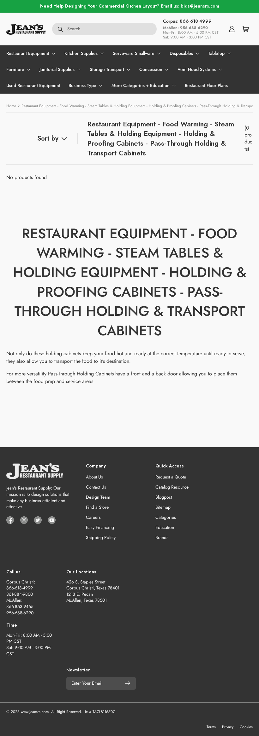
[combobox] (104, 29)
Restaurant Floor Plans (206, 85)
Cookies (246, 727)
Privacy (227, 727)
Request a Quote (170, 477)
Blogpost (163, 497)
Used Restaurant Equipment (33, 85)
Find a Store (97, 507)
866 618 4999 (196, 21)
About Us (94, 477)
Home (11, 106)
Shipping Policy (101, 537)
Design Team (98, 497)
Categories (165, 517)
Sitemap (163, 507)
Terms (211, 727)
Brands (161, 537)
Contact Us (96, 487)
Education (164, 527)
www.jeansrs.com (35, 712)
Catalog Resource (172, 487)
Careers (93, 517)
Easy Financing (100, 527)
